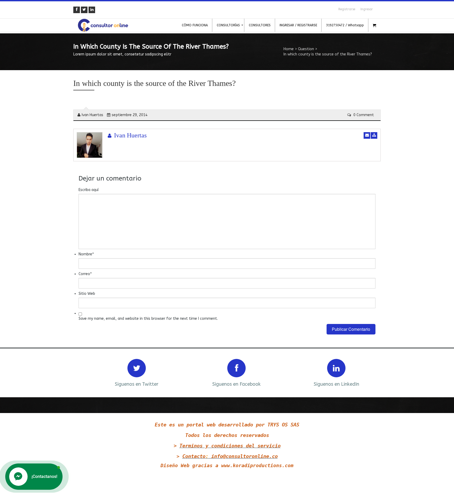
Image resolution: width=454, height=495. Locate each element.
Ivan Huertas (92, 115)
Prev (84, 372)
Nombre (86, 254)
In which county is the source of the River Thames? (154, 83)
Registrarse (346, 9)
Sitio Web (87, 293)
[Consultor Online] (103, 25)
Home (288, 49)
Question (306, 49)
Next (370, 372)
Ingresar (366, 9)
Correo (85, 274)
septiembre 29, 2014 (129, 115)
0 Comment (363, 115)
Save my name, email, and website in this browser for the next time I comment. (148, 318)
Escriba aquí (89, 190)
